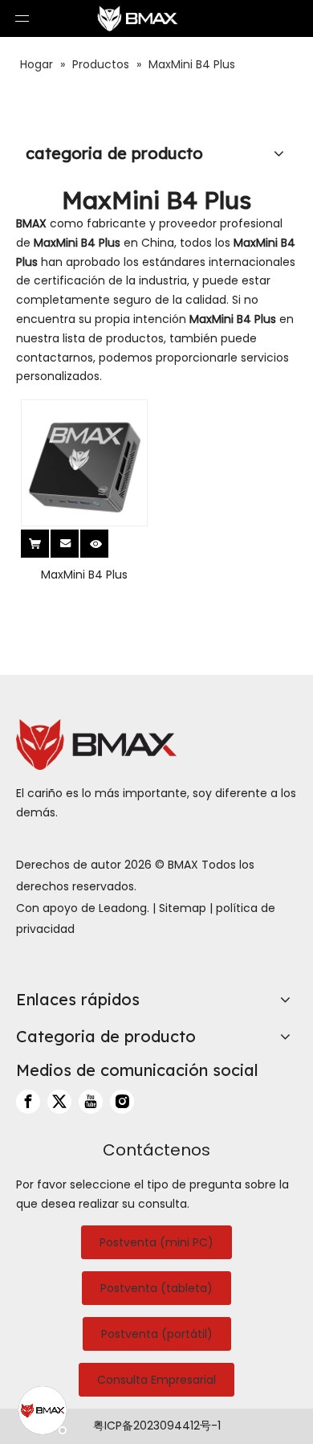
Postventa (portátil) (157, 1334)
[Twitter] (59, 1102)
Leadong (123, 908)
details (106, 538)
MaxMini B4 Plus (84, 575)
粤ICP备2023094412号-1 (157, 1425)
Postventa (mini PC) (156, 1242)
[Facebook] (28, 1102)
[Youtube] (91, 1102)
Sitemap (182, 908)
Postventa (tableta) (156, 1288)
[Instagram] (122, 1102)
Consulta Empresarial (156, 1380)
